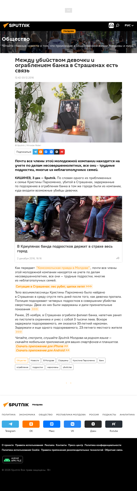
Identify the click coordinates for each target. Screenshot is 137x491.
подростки (37, 367)
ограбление (22, 367)
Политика (9, 414)
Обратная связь (114, 449)
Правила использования (29, 445)
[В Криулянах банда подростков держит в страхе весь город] (68, 219)
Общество (21, 360)
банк (101, 360)
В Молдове (48, 360)
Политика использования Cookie (21, 449)
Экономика (27, 414)
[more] (117, 258)
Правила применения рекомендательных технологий (72, 449)
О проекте (8, 445)
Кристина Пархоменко (84, 360)
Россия (94, 414)
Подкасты (109, 414)
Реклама (49, 445)
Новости (35, 360)
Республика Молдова (71, 414)
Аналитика (127, 414)
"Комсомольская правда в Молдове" (63, 268)
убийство (67, 367)
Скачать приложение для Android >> (42, 350)
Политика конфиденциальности (103, 445)
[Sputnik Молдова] (17, 28)
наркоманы (53, 367)
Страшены (63, 360)
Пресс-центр (75, 445)
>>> (35, 309)
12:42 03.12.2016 (24, 77)
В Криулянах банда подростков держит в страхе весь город (65, 248)
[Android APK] (13, 460)
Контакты (61, 445)
